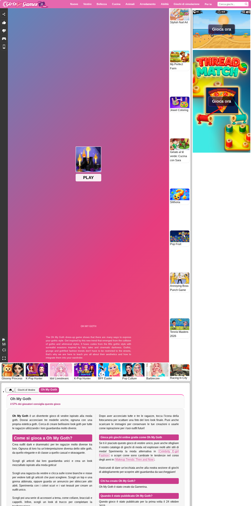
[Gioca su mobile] (4, 47)
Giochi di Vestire (26, 389)
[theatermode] (4, 345)
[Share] (4, 14)
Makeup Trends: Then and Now (134, 459)
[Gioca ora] (221, 48)
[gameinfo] (4, 39)
